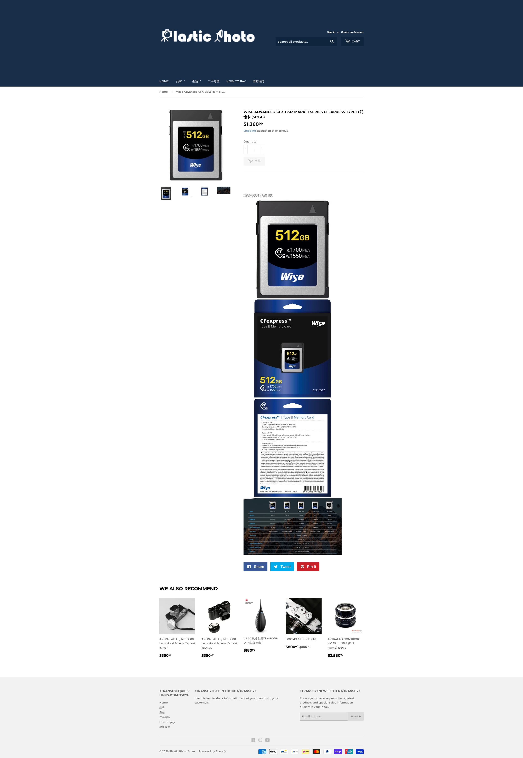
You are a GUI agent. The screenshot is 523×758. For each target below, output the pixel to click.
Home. (164, 81)
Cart (355, 41)
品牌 (179, 81)
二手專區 (213, 81)
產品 (195, 81)
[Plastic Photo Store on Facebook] (253, 740)
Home (163, 91)
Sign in (331, 32)
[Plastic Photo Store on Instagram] (260, 740)
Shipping (250, 130)
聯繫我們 (258, 81)
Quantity (250, 141)
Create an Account (352, 32)
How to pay (236, 81)
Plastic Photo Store (182, 751)
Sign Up (356, 716)
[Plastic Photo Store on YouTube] (267, 740)
